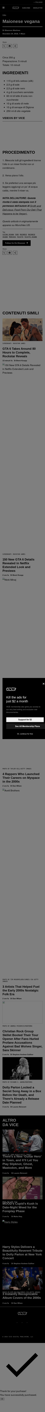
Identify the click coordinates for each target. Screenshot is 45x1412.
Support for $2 (25, 720)
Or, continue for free (25, 734)
